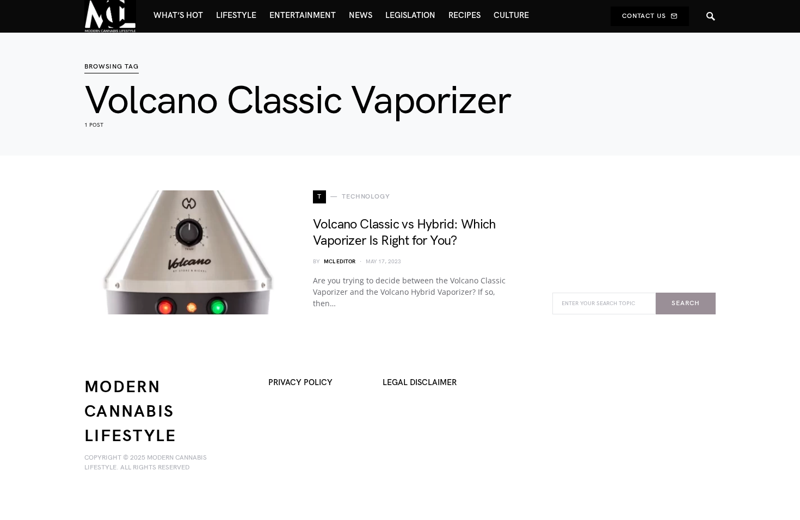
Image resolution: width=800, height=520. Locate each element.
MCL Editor (339, 261)
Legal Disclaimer (420, 382)
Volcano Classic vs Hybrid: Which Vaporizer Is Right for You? (404, 232)
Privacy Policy (300, 382)
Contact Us (644, 16)
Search (685, 303)
